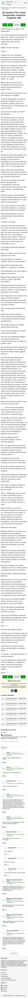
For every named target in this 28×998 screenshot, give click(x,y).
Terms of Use (4, 974)
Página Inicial (9, 1)
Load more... (14, 953)
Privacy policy (4, 976)
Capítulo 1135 (10, 770)
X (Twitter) (4, 987)
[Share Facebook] (12, 690)
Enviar (5, 747)
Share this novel (14, 681)
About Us (3, 972)
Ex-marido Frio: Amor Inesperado (17, 7)
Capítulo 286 (9, 902)
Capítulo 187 (9, 934)
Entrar (25, 3)
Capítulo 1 (9, 755)
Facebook (4, 985)
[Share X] (15, 690)
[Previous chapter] (5, 24)
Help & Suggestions (6, 978)
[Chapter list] (10, 24)
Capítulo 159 (9, 918)
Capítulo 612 (9, 797)
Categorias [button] (9, 4)
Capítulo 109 (5, 9)
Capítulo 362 (9, 883)
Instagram (4, 991)
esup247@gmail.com (10, 980)
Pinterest (4, 989)
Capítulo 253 (9, 835)
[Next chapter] (23, 24)
